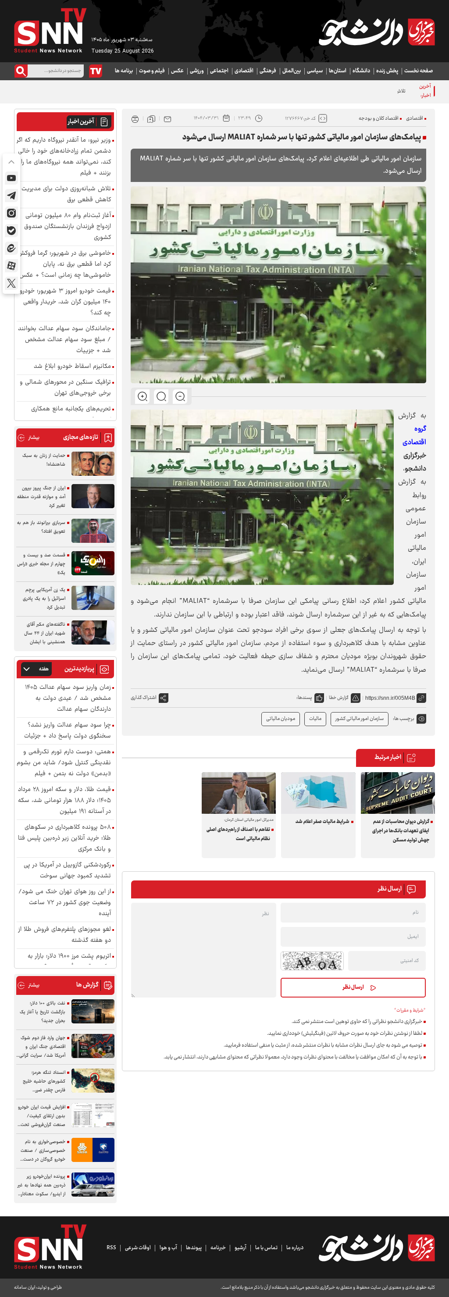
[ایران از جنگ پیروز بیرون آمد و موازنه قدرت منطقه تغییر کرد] (92, 496)
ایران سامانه (24, 1287)
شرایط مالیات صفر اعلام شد (322, 822)
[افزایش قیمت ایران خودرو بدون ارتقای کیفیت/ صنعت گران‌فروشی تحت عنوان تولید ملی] (92, 1115)
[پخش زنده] (95, 71)
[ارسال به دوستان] (167, 118)
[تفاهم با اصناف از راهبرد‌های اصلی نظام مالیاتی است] (239, 793)
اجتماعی (219, 71)
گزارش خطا (339, 698)
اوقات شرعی (138, 1248)
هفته (44, 669)
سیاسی (315, 71)
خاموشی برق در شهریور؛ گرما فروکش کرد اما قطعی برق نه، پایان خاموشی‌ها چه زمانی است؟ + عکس (64, 264)
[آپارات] (11, 265)
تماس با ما (266, 1248)
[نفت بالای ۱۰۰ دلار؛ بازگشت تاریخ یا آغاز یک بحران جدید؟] (92, 1011)
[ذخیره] (151, 118)
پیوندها (194, 1248)
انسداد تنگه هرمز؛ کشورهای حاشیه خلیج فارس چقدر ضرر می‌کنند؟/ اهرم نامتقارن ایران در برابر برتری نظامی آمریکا (41, 1082)
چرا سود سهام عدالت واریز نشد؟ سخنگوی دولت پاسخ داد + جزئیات (67, 731)
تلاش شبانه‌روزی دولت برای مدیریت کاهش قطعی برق (355, 91)
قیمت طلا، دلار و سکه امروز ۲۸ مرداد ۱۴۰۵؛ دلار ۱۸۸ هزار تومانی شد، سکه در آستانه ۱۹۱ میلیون (64, 800)
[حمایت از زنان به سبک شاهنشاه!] (92, 464)
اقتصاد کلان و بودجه (379, 118)
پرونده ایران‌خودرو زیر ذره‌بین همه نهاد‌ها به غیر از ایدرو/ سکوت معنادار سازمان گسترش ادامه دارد (41, 1185)
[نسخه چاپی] (135, 118)
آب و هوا (168, 1248)
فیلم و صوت (152, 71)
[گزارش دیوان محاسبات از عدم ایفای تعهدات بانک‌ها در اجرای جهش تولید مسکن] (398, 793)
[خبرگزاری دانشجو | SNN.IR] (376, 32)
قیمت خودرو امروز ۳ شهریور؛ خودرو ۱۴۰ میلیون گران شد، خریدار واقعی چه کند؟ (65, 302)
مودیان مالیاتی (280, 718)
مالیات (315, 718)
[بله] (11, 230)
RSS (111, 1248)
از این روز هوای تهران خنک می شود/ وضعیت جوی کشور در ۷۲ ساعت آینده (64, 903)
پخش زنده (387, 71)
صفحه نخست (418, 71)
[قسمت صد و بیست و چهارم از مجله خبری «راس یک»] (92, 563)
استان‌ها (337, 71)
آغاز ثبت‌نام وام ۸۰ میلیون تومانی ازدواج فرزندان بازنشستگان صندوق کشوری (67, 226)
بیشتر (28, 438)
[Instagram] (11, 213)
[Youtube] (11, 178)
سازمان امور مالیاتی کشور (359, 718)
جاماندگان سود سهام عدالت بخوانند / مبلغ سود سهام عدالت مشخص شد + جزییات (64, 340)
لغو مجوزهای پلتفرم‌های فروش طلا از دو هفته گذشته (64, 935)
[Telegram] (11, 195)
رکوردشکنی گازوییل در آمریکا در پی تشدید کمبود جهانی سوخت (67, 871)
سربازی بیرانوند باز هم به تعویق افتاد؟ (41, 527)
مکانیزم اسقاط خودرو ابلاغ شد (72, 366)
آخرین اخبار (81, 122)
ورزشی (197, 71)
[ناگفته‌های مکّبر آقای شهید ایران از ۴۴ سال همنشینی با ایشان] (92, 632)
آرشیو (240, 1248)
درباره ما (294, 1248)
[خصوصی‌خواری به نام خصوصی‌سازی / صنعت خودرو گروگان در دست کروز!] (92, 1150)
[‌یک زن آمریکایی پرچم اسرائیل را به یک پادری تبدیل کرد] (92, 598)
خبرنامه (218, 1248)
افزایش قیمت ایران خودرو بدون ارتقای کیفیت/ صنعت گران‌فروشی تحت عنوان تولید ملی (41, 1116)
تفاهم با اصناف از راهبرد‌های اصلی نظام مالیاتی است (238, 834)
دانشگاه (361, 71)
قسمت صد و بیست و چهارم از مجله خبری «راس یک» (41, 564)
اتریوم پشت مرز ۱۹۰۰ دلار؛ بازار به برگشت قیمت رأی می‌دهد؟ (69, 962)
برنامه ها (124, 71)
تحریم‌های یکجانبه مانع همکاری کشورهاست (71, 415)
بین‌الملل (291, 71)
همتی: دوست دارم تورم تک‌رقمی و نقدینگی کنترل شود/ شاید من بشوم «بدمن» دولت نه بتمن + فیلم (64, 763)
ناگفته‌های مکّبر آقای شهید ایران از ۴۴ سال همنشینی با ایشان (44, 633)
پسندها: (304, 697)
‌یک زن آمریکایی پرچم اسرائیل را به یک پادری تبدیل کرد (44, 599)
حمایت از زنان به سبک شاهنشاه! (43, 460)
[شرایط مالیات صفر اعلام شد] (318, 793)
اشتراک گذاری (144, 697)
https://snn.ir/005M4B (390, 698)
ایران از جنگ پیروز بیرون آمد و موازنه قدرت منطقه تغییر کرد (41, 497)
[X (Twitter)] (11, 283)
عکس (177, 71)
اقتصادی (244, 71)
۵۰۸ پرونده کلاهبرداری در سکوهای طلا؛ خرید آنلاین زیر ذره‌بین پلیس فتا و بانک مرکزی (64, 838)
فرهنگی (268, 71)
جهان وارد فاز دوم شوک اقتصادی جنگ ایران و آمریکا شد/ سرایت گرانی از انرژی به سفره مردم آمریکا (42, 1047)
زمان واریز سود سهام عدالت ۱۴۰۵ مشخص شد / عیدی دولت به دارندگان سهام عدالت (68, 698)
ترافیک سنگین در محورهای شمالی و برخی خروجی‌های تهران (65, 388)
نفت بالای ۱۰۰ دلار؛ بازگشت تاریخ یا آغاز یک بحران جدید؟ (42, 1012)
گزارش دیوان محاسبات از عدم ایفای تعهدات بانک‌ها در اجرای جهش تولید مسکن (400, 831)
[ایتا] (11, 248)
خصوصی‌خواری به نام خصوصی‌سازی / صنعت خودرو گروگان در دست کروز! (43, 1151)
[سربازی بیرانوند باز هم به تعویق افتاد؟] (92, 531)
